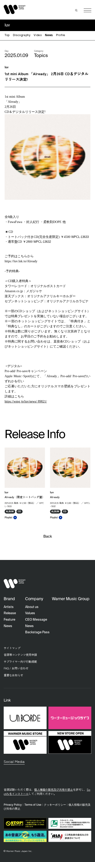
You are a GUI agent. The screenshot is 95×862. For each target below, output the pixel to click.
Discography (22, 35)
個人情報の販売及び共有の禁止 (53, 790)
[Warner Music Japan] (14, 583)
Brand (9, 599)
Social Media (14, 761)
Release (10, 613)
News (49, 35)
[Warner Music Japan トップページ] (14, 9)
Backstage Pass (37, 632)
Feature (9, 619)
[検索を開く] (76, 10)
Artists (9, 607)
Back (47, 537)
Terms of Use (32, 804)
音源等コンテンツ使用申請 (20, 655)
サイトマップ (12, 648)
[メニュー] (87, 10)
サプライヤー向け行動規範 (20, 661)
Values (30, 613)
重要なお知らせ (13, 675)
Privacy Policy (13, 804)
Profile (60, 35)
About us (32, 607)
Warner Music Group (70, 599)
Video (38, 35)
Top (7, 35)
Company (34, 599)
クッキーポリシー (55, 804)
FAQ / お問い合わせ (16, 668)
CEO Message (36, 619)
